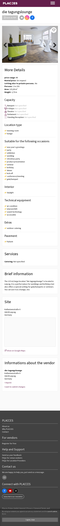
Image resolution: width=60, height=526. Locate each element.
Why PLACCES (7, 429)
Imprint (23, 508)
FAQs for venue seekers (12, 458)
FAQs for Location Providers (14, 460)
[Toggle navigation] (53, 3)
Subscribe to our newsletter (13, 497)
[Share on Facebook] (32, 17)
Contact (5, 432)
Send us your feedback (11, 455)
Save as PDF (11, 17)
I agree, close (30, 520)
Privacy (30, 508)
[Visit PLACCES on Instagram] (27, 17)
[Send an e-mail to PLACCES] (4, 477)
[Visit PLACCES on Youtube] (10, 491)
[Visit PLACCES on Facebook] (4, 491)
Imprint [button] (8, 382)
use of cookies (52, 511)
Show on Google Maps (15, 350)
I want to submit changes (14, 387)
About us (5, 426)
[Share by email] (21, 17)
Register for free (9, 443)
